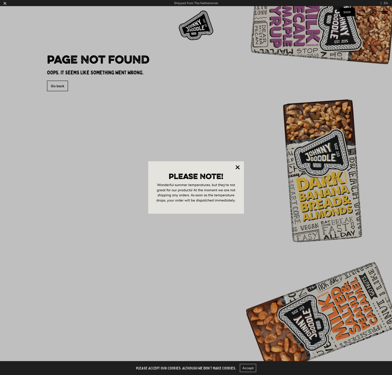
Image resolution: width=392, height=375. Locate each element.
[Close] (237, 167)
